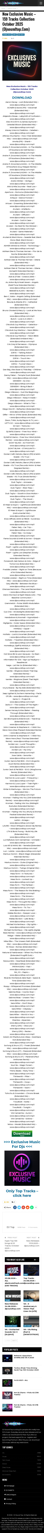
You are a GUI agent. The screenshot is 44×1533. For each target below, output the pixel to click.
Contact (9, 1499)
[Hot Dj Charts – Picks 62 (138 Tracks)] (7, 1395)
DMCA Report (11, 1495)
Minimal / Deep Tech (9, 1471)
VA (3, 1453)
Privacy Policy (11, 1503)
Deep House (21, 34)
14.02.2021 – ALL (21, 1380)
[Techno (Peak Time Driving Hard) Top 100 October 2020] (7, 1370)
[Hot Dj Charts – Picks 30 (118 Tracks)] (7, 1407)
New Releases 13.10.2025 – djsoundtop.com (31, 1243)
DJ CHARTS (6, 1475)
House (4, 1456)
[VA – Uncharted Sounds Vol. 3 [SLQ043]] (13, 1321)
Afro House (27, 1326)
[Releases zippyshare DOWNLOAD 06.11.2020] (7, 1358)
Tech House (6, 1460)
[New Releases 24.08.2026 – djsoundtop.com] (13, 1295)
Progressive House (11, 1326)
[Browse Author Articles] (22, 1219)
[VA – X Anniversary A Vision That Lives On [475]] (31, 1295)
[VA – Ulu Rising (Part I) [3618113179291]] (31, 1321)
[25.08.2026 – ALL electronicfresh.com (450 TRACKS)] (13, 1270)
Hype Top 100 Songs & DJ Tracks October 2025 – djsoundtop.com (12, 1246)
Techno (7, 1300)
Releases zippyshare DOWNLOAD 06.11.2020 (24, 1357)
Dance (14, 34)
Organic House (7, 34)
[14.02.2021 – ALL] (7, 1383)
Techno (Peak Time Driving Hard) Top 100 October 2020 (26, 1369)
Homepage (10, 1486)
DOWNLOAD (22, 97)
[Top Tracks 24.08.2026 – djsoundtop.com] (31, 1270)
